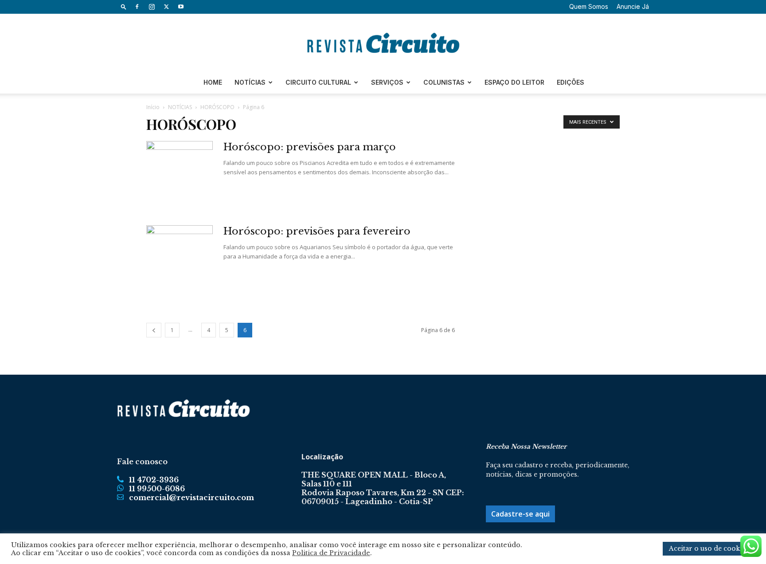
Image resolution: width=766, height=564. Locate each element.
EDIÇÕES (570, 82)
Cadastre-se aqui (520, 514)
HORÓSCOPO (217, 107)
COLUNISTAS (444, 82)
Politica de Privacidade (331, 553)
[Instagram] (151, 6)
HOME (212, 82)
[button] (123, 6)
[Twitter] (166, 6)
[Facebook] (137, 6)
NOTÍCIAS (250, 82)
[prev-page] (153, 330)
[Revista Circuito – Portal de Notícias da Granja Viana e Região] (383, 43)
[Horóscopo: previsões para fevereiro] (179, 258)
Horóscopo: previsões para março (309, 147)
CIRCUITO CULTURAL (318, 82)
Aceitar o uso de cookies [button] (709, 548)
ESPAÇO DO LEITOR (514, 82)
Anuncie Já (633, 6)
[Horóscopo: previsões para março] (179, 174)
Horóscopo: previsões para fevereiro (316, 231)
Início (153, 107)
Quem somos (588, 6)
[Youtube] (181, 6)
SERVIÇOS (387, 82)
